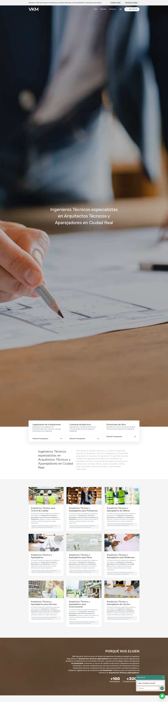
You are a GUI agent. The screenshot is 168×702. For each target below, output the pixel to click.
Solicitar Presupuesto (40, 439)
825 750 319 (133, 9)
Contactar (112, 9)
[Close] (163, 677)
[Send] (162, 688)
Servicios (103, 9)
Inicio (95, 9)
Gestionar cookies (131, 3)
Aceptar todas (115, 3)
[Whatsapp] (162, 696)
